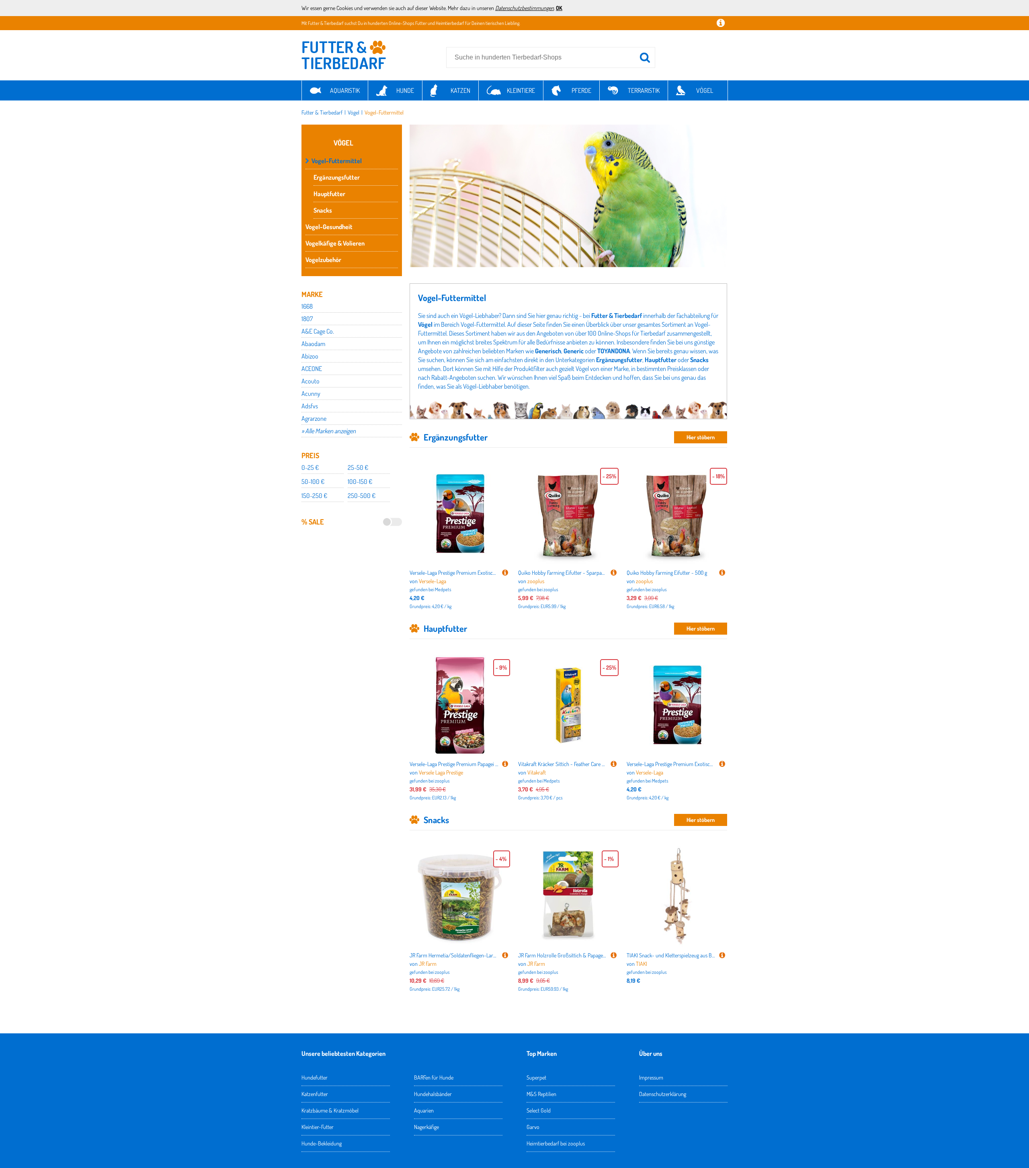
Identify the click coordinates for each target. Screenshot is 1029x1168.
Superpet (536, 1077)
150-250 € (314, 496)
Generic (574, 351)
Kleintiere (521, 90)
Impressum (651, 1077)
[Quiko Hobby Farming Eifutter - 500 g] (722, 572)
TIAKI (641, 963)
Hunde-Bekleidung (321, 1143)
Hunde (405, 90)
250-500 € (361, 496)
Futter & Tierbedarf (321, 112)
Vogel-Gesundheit (329, 227)
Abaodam (313, 344)
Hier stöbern (701, 437)
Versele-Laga (432, 581)
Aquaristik (345, 90)
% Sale (312, 521)
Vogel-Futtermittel (384, 112)
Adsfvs (309, 406)
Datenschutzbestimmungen (524, 7)
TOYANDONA (613, 351)
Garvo (533, 1126)
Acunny (310, 393)
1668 (307, 306)
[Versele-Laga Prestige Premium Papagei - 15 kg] (505, 764)
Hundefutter (314, 1077)
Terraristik (644, 90)
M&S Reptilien (541, 1093)
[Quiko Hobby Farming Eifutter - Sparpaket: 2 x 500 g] (613, 572)
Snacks (323, 210)
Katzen (460, 90)
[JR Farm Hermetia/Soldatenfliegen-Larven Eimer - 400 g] (505, 955)
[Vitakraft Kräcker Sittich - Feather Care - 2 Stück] (613, 764)
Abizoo (309, 356)
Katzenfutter (314, 1093)
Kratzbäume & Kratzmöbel (330, 1110)
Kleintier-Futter (317, 1126)
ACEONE (311, 369)
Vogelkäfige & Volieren (335, 243)
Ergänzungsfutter (337, 177)
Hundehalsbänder (433, 1093)
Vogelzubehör (323, 260)
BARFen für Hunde (433, 1077)
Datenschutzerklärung (662, 1093)
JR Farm (428, 963)
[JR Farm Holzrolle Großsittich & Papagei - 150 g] (613, 955)
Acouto (310, 381)
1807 (307, 319)
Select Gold (539, 1110)
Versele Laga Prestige (441, 772)
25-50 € (358, 467)
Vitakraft (536, 772)
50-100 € (312, 481)
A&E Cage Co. (317, 331)
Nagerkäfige (426, 1126)
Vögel (704, 90)
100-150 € (360, 481)
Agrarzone (313, 418)
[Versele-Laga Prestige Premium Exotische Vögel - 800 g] (505, 572)
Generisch (548, 351)
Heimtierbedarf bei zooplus (556, 1143)
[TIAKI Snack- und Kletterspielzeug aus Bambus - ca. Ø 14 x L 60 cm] (722, 955)
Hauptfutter (329, 194)
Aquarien (424, 1110)
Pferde (581, 90)
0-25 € (310, 467)
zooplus (535, 581)
